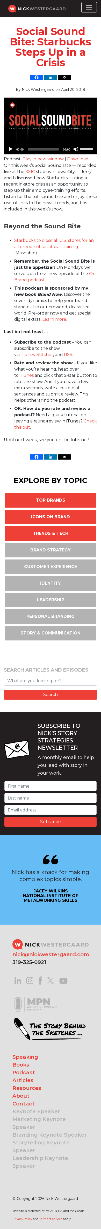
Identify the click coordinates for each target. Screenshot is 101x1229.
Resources (26, 1088)
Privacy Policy (22, 1219)
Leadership (50, 599)
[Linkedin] (50, 77)
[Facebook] (36, 77)
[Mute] (75, 149)
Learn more (54, 319)
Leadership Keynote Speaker (40, 1162)
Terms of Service (50, 1219)
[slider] (87, 148)
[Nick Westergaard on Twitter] (50, 980)
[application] (50, 149)
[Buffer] (64, 77)
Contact (23, 1104)
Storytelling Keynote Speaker (41, 1146)
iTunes (28, 354)
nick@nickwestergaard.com (50, 954)
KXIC (30, 171)
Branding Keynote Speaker (49, 1135)
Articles (22, 1080)
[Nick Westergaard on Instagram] (29, 980)
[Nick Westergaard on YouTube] (63, 980)
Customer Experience (50, 566)
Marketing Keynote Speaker (39, 1123)
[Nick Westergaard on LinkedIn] (17, 980)
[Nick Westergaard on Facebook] (41, 980)
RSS (68, 354)
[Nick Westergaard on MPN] (35, 997)
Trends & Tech (50, 533)
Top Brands (50, 500)
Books (20, 1065)
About (21, 1096)
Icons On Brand (50, 516)
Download (78, 158)
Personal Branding (50, 616)
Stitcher (45, 354)
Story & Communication (50, 633)
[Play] (10, 149)
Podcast (23, 1072)
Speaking (25, 1057)
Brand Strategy (50, 550)
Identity (50, 583)
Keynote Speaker (36, 1111)
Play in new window (43, 158)
